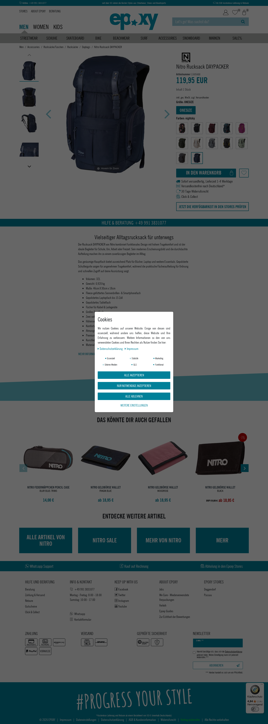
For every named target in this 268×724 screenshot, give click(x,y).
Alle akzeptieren (134, 375)
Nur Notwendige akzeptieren (134, 386)
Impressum (132, 349)
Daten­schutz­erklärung (111, 349)
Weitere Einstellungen (134, 405)
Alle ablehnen (134, 396)
